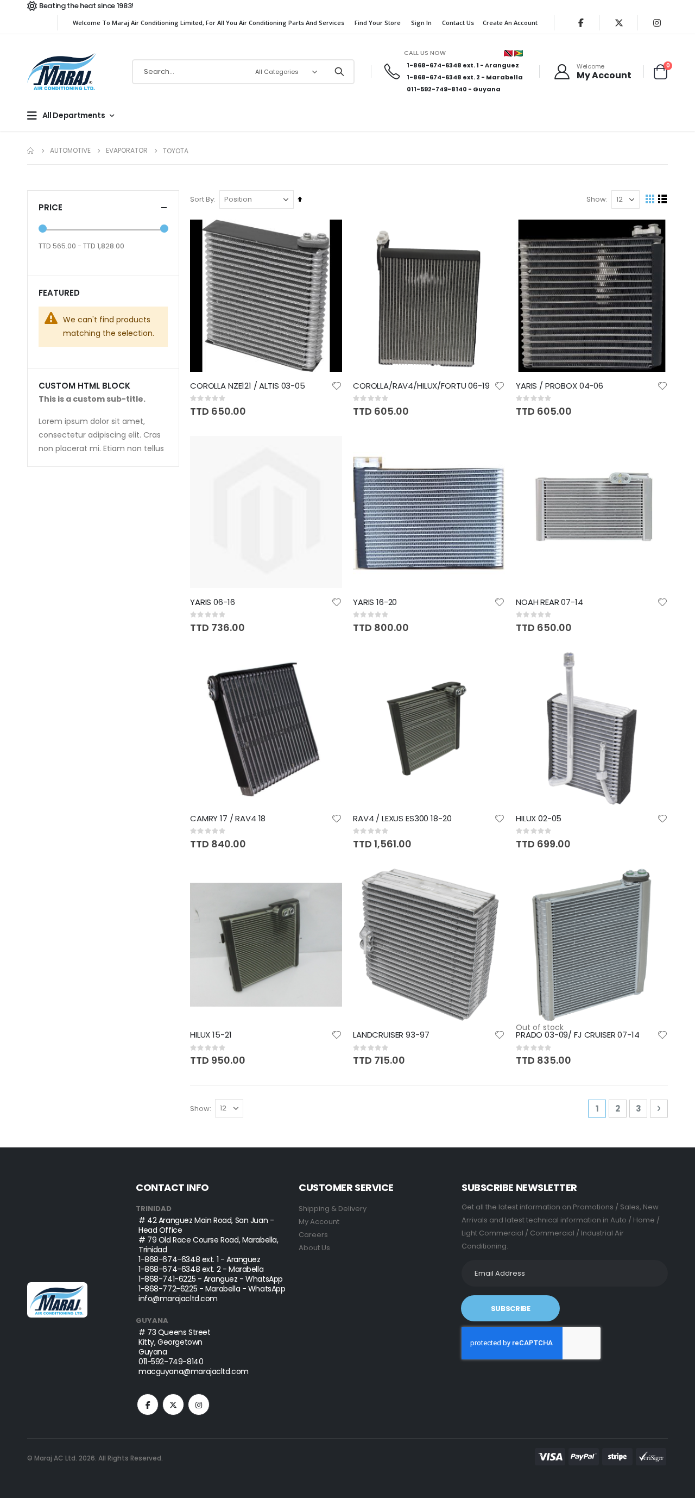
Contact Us (458, 22)
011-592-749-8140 (437, 89)
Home (31, 151)
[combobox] (243, 71)
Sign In (421, 22)
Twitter (173, 1404)
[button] (336, 386)
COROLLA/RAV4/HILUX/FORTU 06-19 (421, 385)
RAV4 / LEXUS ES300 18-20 (402, 818)
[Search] (339, 71)
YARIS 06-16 (212, 602)
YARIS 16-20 (375, 602)
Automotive (70, 150)
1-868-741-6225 (166, 1279)
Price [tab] (50, 207)
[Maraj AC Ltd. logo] (62, 72)
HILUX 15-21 (210, 1034)
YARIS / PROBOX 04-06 (559, 385)
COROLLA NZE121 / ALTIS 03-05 (247, 385)
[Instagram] (657, 23)
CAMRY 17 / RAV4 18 (228, 818)
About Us (314, 1248)
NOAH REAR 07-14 (549, 602)
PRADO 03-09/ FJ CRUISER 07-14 (578, 1034)
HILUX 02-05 (538, 818)
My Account (319, 1221)
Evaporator (127, 150)
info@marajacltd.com (178, 1298)
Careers (313, 1234)
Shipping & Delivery (333, 1208)
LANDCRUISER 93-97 (391, 1034)
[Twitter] (619, 23)
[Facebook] (581, 23)
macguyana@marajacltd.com (193, 1371)
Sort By (202, 199)
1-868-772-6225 (167, 1288)
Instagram (199, 1404)
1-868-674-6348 (434, 65)
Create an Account (510, 22)
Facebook (148, 1404)
